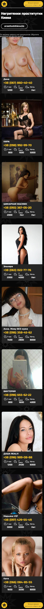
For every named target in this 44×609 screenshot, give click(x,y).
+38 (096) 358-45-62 (18, 332)
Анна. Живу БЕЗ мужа (16, 329)
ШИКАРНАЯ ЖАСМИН (15, 204)
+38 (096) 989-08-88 (18, 457)
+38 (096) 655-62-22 (17, 395)
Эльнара (8, 266)
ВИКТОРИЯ (10, 391)
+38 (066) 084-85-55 (18, 582)
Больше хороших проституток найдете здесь (33, 4)
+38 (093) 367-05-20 (18, 207)
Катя (6, 578)
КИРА (7, 141)
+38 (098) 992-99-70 (18, 145)
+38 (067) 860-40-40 (18, 82)
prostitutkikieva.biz (14, 26)
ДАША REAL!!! (11, 453)
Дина (6, 79)
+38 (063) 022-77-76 (17, 270)
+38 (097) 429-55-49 (18, 519)
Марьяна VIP (11, 516)
